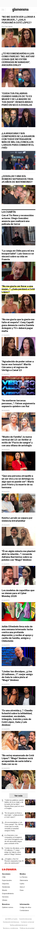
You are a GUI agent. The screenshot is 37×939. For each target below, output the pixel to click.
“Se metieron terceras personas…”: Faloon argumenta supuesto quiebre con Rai (18, 403)
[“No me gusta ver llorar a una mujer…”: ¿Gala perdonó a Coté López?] (18, 38)
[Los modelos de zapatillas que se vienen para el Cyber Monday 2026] (18, 612)
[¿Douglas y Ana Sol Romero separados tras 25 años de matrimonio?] (18, 195)
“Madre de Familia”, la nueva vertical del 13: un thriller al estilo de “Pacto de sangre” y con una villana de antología (17, 441)
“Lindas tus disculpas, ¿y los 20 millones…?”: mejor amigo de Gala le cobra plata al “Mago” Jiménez (17, 676)
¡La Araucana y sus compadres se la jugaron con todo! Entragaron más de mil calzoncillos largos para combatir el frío (18, 140)
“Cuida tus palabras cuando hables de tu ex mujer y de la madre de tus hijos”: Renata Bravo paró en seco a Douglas (17, 99)
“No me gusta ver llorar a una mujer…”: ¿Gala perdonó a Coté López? (18, 19)
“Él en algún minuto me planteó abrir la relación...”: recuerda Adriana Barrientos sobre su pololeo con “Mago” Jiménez (18, 555)
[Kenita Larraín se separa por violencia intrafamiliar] (18, 537)
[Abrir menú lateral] (3, 10)
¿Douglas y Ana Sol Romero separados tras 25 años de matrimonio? (17, 179)
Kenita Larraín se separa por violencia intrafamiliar (17, 519)
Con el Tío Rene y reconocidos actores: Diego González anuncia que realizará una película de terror (18, 220)
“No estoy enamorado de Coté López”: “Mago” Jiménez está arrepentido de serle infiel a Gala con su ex (18, 760)
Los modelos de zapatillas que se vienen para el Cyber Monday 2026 (18, 593)
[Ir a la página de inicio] (20, 10)
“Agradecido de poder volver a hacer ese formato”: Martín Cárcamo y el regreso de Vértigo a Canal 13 (18, 366)
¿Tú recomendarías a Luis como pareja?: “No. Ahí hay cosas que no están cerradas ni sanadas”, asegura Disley (18, 59)
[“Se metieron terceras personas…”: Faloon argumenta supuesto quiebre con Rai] (18, 422)
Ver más (18, 795)
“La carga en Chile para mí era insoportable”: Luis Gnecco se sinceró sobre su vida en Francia (18, 255)
